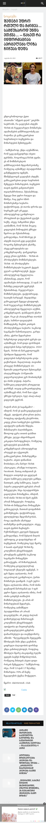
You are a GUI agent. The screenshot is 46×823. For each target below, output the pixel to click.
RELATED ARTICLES (14, 723)
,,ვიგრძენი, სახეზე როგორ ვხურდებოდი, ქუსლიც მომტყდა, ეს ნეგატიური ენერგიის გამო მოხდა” (29, 788)
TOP (13, 695)
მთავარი (6, 9)
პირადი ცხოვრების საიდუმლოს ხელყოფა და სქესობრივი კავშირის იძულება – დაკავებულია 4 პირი (30, 739)
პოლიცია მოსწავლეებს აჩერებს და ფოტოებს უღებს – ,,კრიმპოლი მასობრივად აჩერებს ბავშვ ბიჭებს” (29, 764)
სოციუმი (14, 9)
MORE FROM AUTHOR (32, 723)
